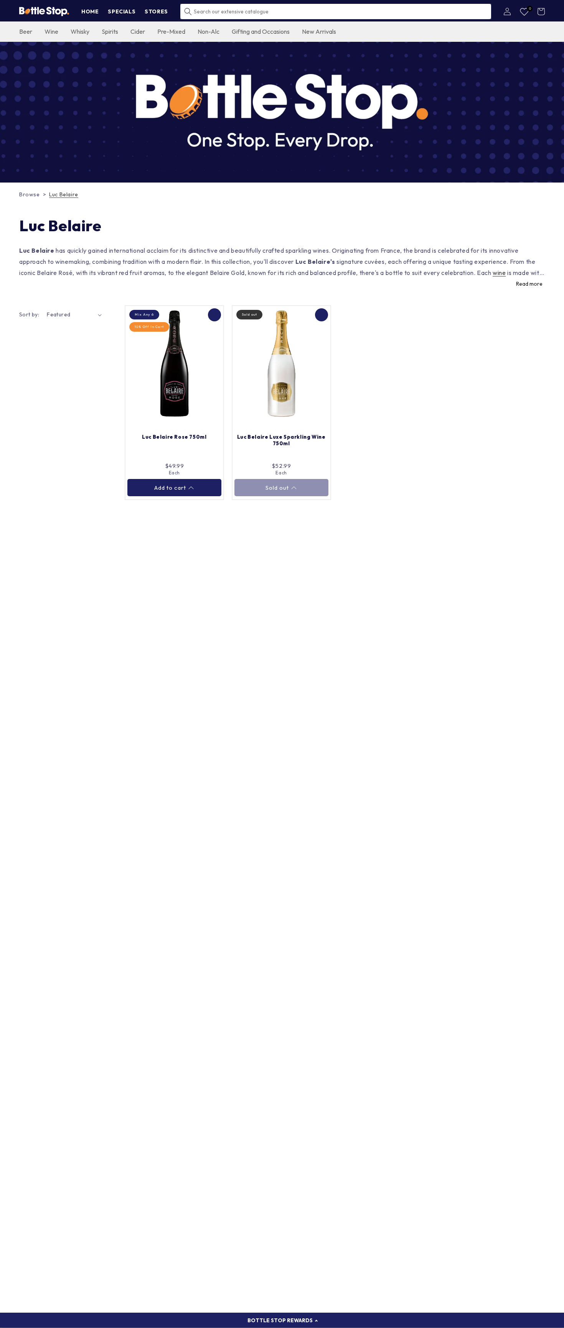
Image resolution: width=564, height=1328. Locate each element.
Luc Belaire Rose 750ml (174, 437)
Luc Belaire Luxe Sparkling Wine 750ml (281, 440)
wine (499, 272)
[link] (282, 112)
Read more (529, 283)
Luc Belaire (63, 194)
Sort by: (29, 314)
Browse (29, 194)
